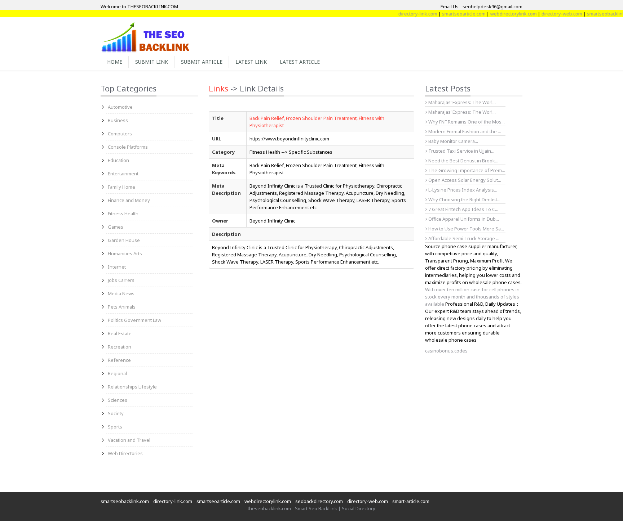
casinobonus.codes (446, 350)
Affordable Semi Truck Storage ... (463, 238)
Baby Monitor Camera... (452, 141)
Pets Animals (122, 307)
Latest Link (251, 61)
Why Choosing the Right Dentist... (463, 199)
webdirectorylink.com (505, 13)
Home (114, 61)
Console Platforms (128, 147)
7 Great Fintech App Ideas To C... (462, 209)
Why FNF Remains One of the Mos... (466, 121)
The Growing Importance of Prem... (466, 170)
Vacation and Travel (129, 440)
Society (116, 413)
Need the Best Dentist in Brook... (462, 160)
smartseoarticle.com (455, 13)
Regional (117, 373)
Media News (121, 293)
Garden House (124, 240)
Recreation (119, 346)
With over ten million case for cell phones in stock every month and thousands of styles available (472, 296)
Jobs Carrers (121, 280)
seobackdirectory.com (319, 501)
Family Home (121, 187)
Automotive (120, 107)
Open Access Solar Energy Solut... (464, 180)
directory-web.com (553, 13)
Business (118, 120)
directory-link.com (409, 13)
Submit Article (201, 61)
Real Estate (120, 333)
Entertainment (123, 173)
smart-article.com (410, 501)
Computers (120, 133)
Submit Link (151, 61)
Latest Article (300, 61)
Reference (119, 360)
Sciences (117, 400)
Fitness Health (123, 213)
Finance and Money (129, 200)
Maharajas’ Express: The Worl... (461, 102)
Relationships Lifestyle (132, 386)
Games (115, 227)
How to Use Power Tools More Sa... (465, 228)
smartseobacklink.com (125, 501)
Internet (117, 267)
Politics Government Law (134, 320)
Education (118, 160)
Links (218, 88)
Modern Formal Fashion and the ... (464, 131)
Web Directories (125, 453)
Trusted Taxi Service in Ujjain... (460, 151)
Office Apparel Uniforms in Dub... (463, 219)
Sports (115, 426)
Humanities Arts (125, 253)
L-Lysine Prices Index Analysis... (462, 190)
